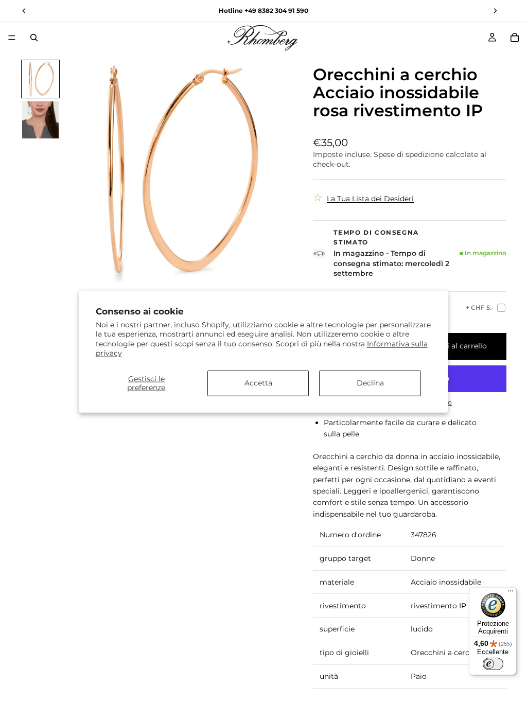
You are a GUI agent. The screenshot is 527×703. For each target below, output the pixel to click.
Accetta (258, 383)
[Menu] (12, 37)
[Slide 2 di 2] (40, 119)
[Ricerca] (34, 37)
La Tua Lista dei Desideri (370, 198)
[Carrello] (514, 37)
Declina (370, 383)
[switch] (493, 664)
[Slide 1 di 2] (40, 79)
